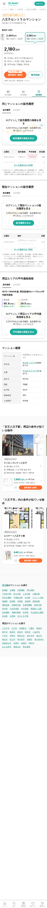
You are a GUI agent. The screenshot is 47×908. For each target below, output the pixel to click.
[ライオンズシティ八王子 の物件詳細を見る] (23, 483)
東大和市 (21, 639)
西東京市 (17, 647)
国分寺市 (30, 636)
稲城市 (24, 643)
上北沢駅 (26, 594)
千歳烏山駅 (18, 597)
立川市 (14, 628)
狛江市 (12, 639)
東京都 (25, 363)
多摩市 (16, 643)
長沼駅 (5, 616)
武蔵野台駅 (16, 605)
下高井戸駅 (6, 594)
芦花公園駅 (6, 597)
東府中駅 (38, 605)
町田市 (27, 632)
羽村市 (31, 643)
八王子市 (32, 363)
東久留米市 (39, 639)
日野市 (12, 636)
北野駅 (12, 616)
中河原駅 (24, 609)
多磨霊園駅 (27, 605)
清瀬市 (29, 639)
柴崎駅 (5, 601)
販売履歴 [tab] (6, 110)
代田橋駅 (21, 590)
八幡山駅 (36, 594)
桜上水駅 (17, 594)
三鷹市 (31, 628)
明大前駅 (30, 590)
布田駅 (20, 601)
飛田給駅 (6, 605)
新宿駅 (5, 590)
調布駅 (27, 601)
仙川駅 (27, 597)
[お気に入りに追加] (16, 487)
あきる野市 (6, 647)
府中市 (5, 632)
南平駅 (25, 612)
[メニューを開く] (4, 4)
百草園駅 (6, 612)
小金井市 (36, 632)
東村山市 (21, 636)
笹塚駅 (12, 590)
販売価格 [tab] (6, 284)
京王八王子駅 (33, 371)
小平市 (5, 636)
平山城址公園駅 (37, 612)
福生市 (5, 639)
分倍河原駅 (14, 609)
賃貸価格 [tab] (16, 284)
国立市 (39, 636)
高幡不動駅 (16, 612)
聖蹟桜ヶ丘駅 (36, 609)
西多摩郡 (26, 647)
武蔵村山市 (6, 643)
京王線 (25, 371)
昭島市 (12, 632)
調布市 (20, 632)
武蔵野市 (23, 628)
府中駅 (5, 609)
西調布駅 (36, 601)
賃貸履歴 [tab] (16, 110)
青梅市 (39, 628)
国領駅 (12, 601)
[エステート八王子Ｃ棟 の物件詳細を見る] (23, 556)
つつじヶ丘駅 (37, 597)
